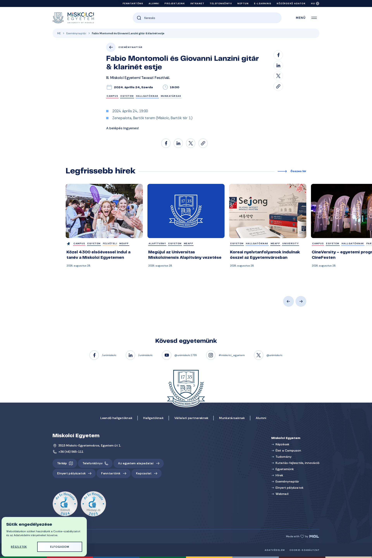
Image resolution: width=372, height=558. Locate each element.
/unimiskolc (109, 355)
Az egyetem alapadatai (135, 463)
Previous (288, 301)
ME (59, 33)
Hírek (279, 475)
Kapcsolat (144, 473)
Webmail (282, 494)
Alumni (154, 3)
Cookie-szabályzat (304, 550)
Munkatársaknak (232, 418)
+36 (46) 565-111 (71, 452)
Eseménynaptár (76, 33)
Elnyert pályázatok (71, 473)
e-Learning (262, 3)
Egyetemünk (285, 469)
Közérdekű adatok (291, 3)
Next (300, 301)
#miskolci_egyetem (232, 355)
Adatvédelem (275, 550)
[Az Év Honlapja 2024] (65, 504)
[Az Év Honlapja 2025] (93, 504)
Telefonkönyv (221, 3)
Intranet (197, 3)
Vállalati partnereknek (191, 418)
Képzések (282, 444)
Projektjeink (174, 3)
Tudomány (284, 457)
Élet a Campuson (288, 450)
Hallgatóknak (153, 418)
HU (313, 3)
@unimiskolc (274, 355)
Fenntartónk (133, 3)
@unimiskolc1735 (185, 355)
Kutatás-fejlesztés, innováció (297, 463)
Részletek (19, 546)
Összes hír (298, 171)
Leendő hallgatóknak (116, 418)
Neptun (243, 3)
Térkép (62, 463)
